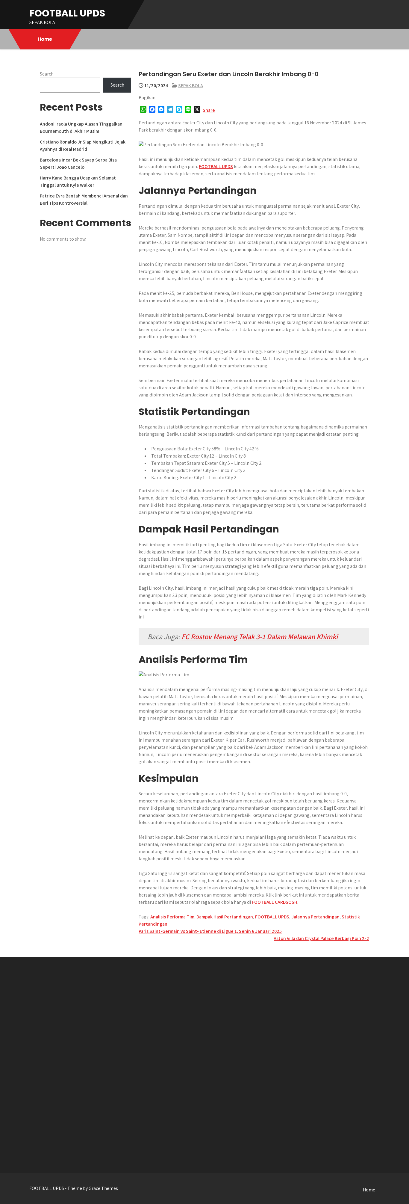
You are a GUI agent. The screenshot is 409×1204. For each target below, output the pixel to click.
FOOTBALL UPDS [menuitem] (216, 166)
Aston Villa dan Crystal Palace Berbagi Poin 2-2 (321, 938)
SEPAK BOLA (190, 85)
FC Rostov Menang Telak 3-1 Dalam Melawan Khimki (259, 636)
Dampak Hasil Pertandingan (224, 917)
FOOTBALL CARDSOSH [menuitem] (274, 902)
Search (47, 74)
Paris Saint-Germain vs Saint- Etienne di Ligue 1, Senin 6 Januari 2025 (210, 931)
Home (45, 39)
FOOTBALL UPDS (67, 13)
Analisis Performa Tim (172, 917)
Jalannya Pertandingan (315, 917)
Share (209, 110)
